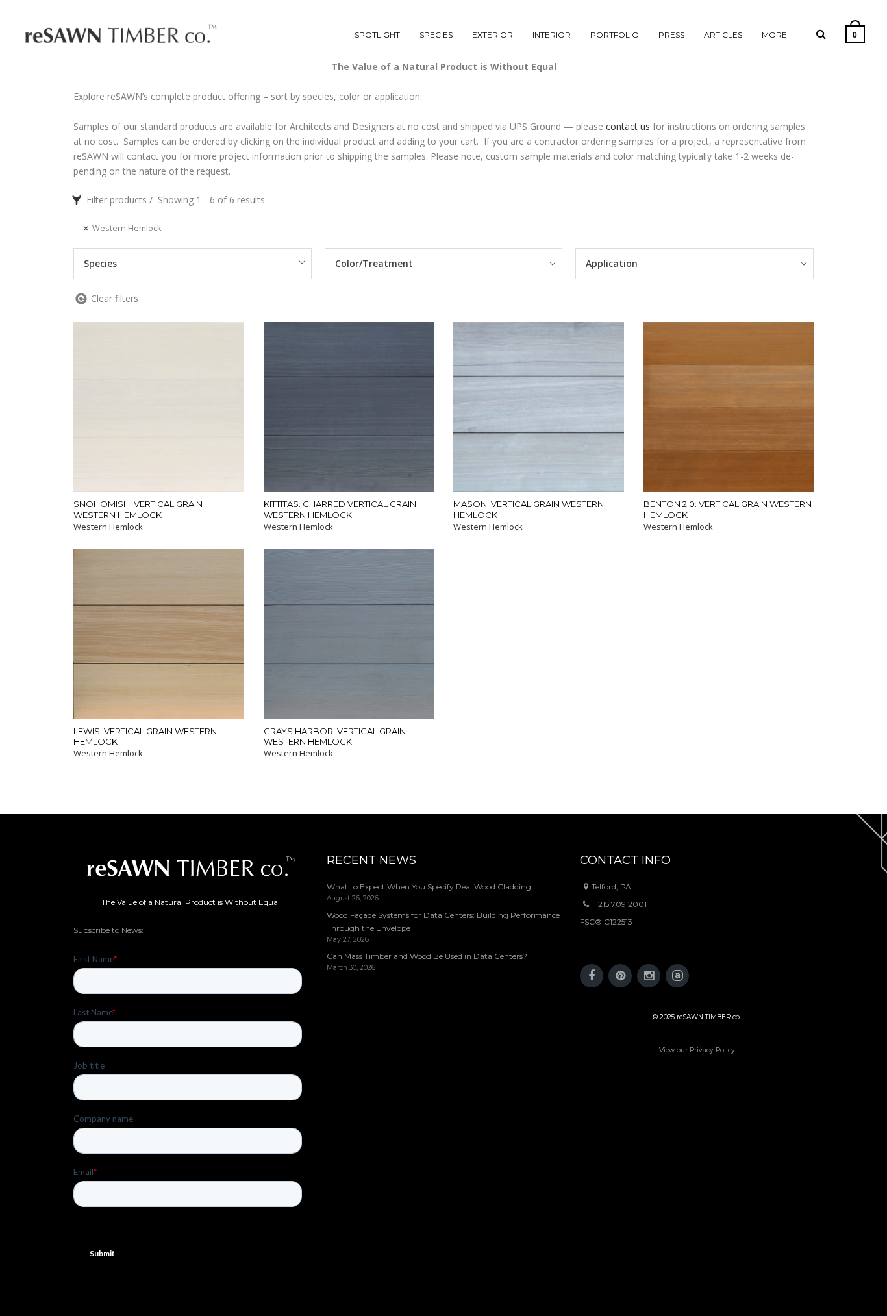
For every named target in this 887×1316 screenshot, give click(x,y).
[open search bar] (821, 34)
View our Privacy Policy (697, 1050)
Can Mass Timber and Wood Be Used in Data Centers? (427, 956)
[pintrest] (620, 975)
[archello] (677, 975)
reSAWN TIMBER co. (709, 1017)
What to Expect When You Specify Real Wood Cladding (429, 886)
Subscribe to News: (108, 930)
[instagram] (648, 975)
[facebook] (591, 975)
